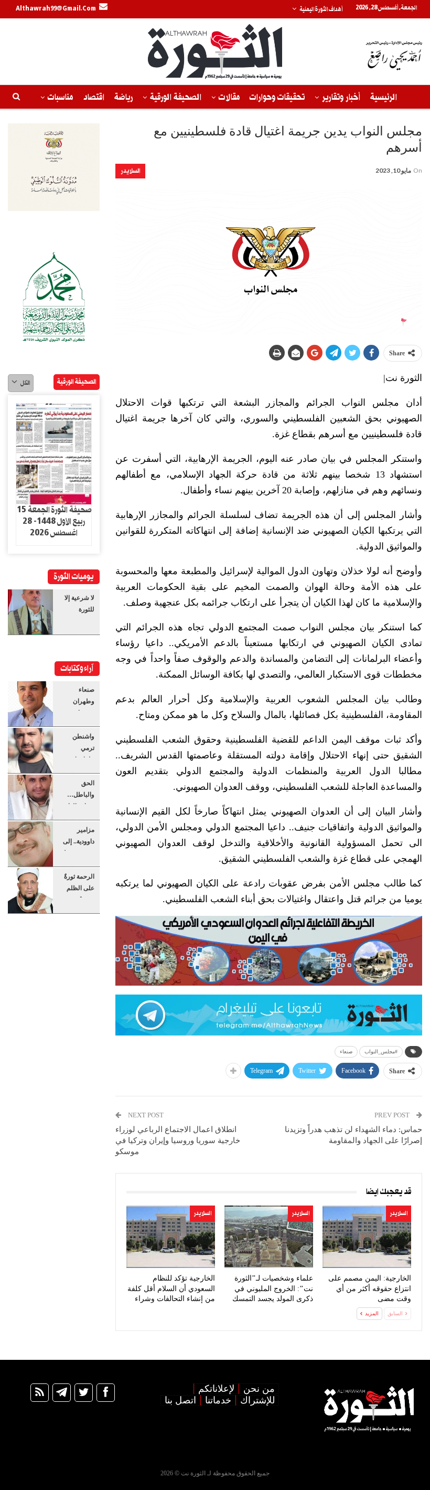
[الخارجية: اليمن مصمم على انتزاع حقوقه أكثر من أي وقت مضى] (366, 1237)
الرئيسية (383, 97)
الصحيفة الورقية (175, 97)
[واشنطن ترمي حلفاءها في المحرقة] (30, 750)
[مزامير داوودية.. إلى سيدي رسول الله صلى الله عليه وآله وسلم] (30, 843)
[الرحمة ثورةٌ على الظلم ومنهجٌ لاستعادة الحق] (30, 890)
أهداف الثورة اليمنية (320, 9)
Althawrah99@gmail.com (56, 9)
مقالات (229, 97)
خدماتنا (218, 1400)
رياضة (123, 97)
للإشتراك (257, 1400)
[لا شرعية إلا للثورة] (30, 612)
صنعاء (346, 1051)
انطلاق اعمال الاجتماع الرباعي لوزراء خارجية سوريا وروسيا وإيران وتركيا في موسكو (177, 1140)
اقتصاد (93, 97)
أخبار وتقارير (341, 97)
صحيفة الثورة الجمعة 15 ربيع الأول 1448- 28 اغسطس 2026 (54, 521)
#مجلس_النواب (380, 1051)
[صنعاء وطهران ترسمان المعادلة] (30, 703)
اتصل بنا (180, 1400)
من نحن (259, 1388)
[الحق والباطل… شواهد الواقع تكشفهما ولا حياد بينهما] (30, 797)
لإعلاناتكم (216, 1388)
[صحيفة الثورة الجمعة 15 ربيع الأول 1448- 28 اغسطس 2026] (53, 454)
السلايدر (130, 171)
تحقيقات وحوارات (277, 97)
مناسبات (60, 97)
